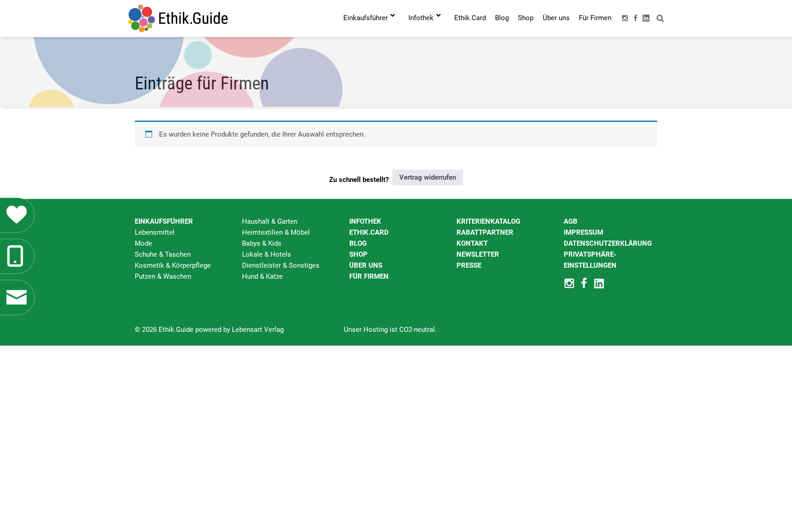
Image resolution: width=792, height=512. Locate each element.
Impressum (583, 232)
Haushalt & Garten (269, 221)
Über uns (365, 265)
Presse (468, 265)
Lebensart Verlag (258, 329)
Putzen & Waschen (163, 276)
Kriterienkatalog (488, 221)
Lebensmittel (155, 232)
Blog (358, 243)
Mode (143, 243)
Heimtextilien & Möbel (276, 232)
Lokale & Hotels (266, 254)
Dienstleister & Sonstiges (280, 265)
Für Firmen (369, 276)
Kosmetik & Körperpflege (173, 265)
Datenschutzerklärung (608, 243)
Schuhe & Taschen (163, 254)
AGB (571, 221)
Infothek (365, 221)
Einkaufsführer (164, 221)
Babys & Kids (261, 243)
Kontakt (472, 243)
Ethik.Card (369, 232)
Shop (358, 254)
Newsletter (477, 254)
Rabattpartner (484, 232)
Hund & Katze (262, 276)
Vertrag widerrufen (427, 177)
